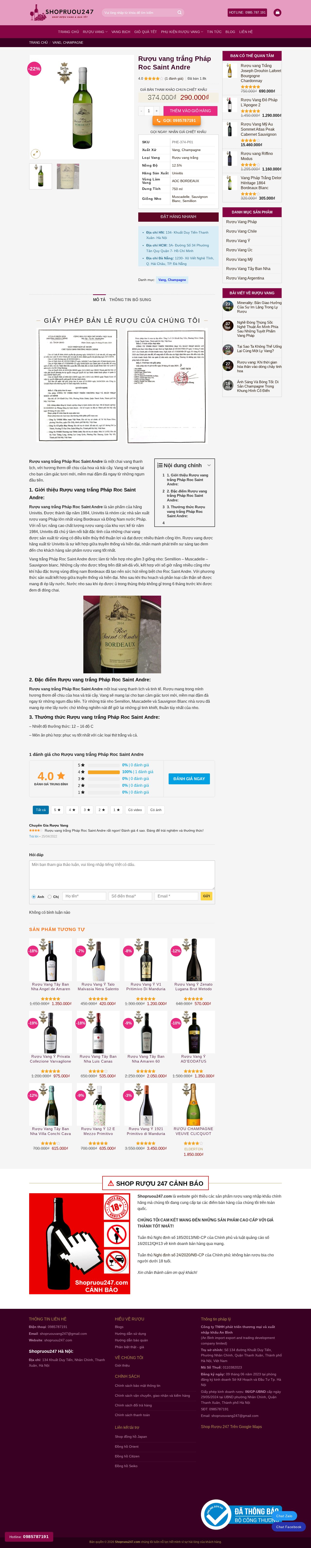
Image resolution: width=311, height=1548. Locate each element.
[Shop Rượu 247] (62, 12)
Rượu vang (93, 32)
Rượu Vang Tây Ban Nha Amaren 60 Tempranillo (146, 1059)
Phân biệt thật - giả (129, 1347)
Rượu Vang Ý (238, 241)
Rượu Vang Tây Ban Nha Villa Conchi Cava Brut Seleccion (50, 1131)
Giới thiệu (122, 1365)
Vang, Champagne (67, 42)
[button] (277, 13)
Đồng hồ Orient (126, 1446)
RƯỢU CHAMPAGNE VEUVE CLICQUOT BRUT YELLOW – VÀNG (193, 1131)
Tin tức (214, 32)
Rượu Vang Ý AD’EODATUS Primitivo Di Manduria (193, 1059)
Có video (135, 810)
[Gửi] (179, 12)
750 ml (177, 189)
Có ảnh (156, 810)
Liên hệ (246, 32)
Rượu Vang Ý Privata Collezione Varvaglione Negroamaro (50, 1059)
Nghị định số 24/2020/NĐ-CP (179, 1255)
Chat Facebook (288, 1527)
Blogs (119, 1327)
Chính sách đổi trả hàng (133, 1405)
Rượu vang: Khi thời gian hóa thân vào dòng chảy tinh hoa (259, 366)
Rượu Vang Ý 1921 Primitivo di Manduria (146, 1131)
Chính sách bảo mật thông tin (137, 1385)
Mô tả (99, 300)
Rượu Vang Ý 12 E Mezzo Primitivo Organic (98, 1131)
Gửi (206, 896)
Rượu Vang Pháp (241, 222)
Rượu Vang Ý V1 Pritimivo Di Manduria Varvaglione (145, 987)
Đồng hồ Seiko (126, 1466)
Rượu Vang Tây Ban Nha (248, 269)
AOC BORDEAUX (185, 181)
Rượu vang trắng (185, 158)
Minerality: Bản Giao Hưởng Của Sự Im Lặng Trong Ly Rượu (259, 307)
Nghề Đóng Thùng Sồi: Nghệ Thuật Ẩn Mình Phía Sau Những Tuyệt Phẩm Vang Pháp (257, 329)
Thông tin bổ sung (130, 300)
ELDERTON (193, 1149)
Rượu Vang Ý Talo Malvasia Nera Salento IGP (98, 987)
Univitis (177, 173)
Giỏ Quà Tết (145, 32)
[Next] (126, 107)
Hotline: (29, 1537)
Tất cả (41, 810)
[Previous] (37, 107)
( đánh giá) (174, 78)
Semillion (189, 201)
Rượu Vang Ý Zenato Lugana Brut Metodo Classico (193, 987)
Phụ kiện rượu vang (180, 32)
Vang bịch (121, 32)
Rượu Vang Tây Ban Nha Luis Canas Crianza (98, 1059)
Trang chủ (68, 32)
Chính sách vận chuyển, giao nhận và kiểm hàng (152, 1395)
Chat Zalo (284, 1516)
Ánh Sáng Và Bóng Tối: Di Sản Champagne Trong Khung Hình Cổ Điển (257, 386)
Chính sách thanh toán (132, 1415)
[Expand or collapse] (209, 465)
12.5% (177, 165)
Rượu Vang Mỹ (239, 259)
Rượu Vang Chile (241, 231)
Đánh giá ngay (189, 779)
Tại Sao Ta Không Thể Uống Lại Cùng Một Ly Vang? (259, 348)
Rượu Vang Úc (239, 250)
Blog (230, 32)
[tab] (99, 299)
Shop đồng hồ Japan (131, 1436)
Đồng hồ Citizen (127, 1456)
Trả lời (33, 836)
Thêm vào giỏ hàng (190, 111)
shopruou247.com (58, 1340)
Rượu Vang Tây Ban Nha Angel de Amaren (50, 986)
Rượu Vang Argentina (245, 278)
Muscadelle (181, 197)
